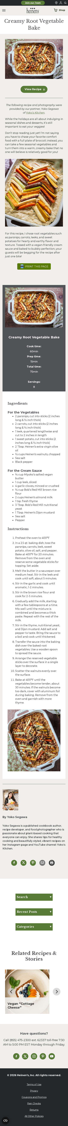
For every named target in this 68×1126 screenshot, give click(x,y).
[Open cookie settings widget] (5, 1120)
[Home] (30, 10)
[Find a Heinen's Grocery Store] (56, 3)
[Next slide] (56, 991)
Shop (62, 10)
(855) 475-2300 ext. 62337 (28, 1040)
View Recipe (33, 89)
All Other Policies (34, 1116)
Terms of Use (34, 1084)
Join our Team (33, 3)
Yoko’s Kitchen (35, 112)
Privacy (34, 1090)
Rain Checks (34, 1103)
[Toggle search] (65, 3)
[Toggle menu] (4, 10)
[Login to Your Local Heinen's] (61, 3)
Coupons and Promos (34, 1097)
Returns (34, 1109)
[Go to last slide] (11, 991)
